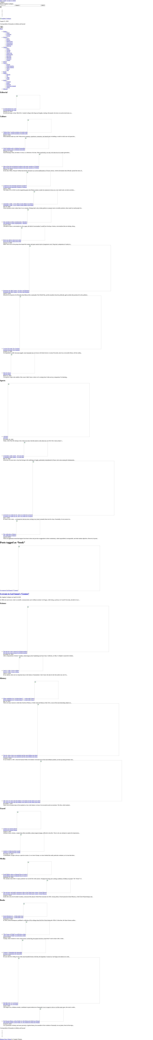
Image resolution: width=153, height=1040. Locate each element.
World (7, 33)
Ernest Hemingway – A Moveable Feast (13, 916)
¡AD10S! (5, 436)
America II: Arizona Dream (10, 828)
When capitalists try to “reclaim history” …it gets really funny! (19, 698)
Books (4, 71)
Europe (8, 64)
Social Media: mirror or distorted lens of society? (15, 874)
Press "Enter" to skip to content (8, 0)
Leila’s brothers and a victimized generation (14, 148)
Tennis (8, 87)
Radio (7, 79)
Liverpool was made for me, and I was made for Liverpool (18, 515)
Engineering (9, 44)
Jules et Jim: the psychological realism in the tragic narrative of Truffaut (21, 166)
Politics (5, 31)
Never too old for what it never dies (12, 240)
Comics (8, 60)
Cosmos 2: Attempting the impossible (12, 952)
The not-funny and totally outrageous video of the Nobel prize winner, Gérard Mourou (25, 892)
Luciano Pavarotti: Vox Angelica (11, 348)
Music (7, 48)
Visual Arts (9, 53)
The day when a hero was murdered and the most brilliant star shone (20, 755)
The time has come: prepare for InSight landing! (15, 651)
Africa (8, 69)
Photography (9, 54)
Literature (8, 58)
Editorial (5, 89)
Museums (8, 57)
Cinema (8, 50)
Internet (8, 74)
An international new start (9, 108)
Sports (4, 80)
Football (8, 81)
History (5, 61)
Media (4, 73)
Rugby (8, 83)
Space (7, 38)
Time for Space (7, 373)
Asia (7, 70)
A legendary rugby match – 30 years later (13, 455)
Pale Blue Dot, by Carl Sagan (10, 1003)
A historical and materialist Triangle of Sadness (15, 185)
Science (5, 37)
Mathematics (9, 41)
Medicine (8, 46)
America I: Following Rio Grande (11, 851)
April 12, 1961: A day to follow (11, 670)
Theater (8, 51)
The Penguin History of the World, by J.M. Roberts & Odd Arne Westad (21, 1021)
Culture (5, 47)
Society (8, 36)
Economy (8, 34)
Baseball (8, 84)
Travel (4, 63)
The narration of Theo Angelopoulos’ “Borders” (15, 222)
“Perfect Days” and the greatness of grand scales (15, 132)
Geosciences (9, 43)
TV (7, 76)
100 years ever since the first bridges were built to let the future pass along (21, 800)
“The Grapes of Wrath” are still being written (14, 934)
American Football (11, 86)
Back (1, 29)
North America (10, 66)
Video (7, 77)
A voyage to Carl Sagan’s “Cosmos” (9, 590)
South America (10, 67)
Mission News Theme (5, 1039)
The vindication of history (9, 534)
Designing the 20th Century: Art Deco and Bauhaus (16, 290)
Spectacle (8, 56)
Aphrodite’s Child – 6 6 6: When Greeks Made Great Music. (18, 203)
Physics (8, 40)
